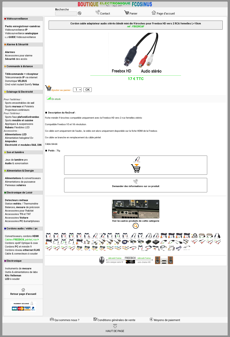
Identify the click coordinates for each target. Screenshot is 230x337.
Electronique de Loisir (20, 192)
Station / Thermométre (21, 203)
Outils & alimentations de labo (21, 272)
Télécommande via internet (21, 77)
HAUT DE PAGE (115, 331)
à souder (12, 278)
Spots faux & (22, 116)
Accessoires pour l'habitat (19, 210)
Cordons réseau (22, 250)
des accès (16, 58)
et (23, 144)
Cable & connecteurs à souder (21, 253)
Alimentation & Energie (20, 170)
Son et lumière (15, 152)
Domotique (16, 81)
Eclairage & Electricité (20, 91)
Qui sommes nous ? (66, 320)
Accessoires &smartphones (22, 221)
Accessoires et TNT (18, 214)
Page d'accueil (165, 13)
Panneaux (15, 185)
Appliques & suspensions (19, 123)
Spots (19, 120)
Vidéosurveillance (17, 18)
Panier (133, 13)
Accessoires (16, 217)
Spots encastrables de (19, 102)
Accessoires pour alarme (18, 55)
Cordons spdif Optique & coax (21, 243)
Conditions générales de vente (116, 320)
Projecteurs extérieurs (17, 109)
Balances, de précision (22, 207)
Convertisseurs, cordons (22, 236)
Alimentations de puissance (20, 181)
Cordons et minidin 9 (18, 246)
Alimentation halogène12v (19, 137)
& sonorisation (16, 163)
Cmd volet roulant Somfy (22, 84)
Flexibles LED (17, 127)
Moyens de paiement (166, 320)
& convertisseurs (23, 178)
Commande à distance (20, 66)
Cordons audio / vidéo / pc (22, 228)
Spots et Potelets (19, 106)
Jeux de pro (16, 159)
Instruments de (18, 268)
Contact (105, 13)
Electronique (14, 260)
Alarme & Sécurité (17, 44)
